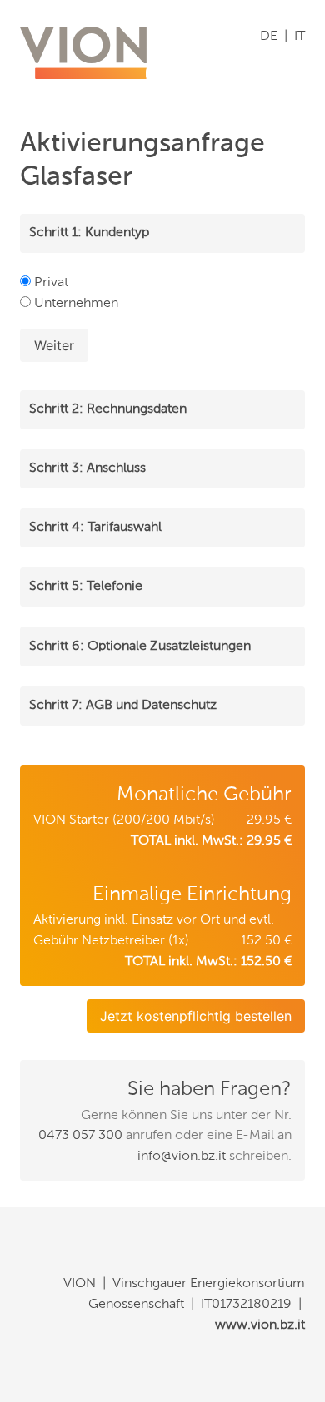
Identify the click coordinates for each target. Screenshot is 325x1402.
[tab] (162, 233)
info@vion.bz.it (182, 1156)
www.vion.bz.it (260, 1325)
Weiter (54, 345)
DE (269, 36)
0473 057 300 (80, 1135)
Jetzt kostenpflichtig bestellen (196, 1016)
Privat (49, 283)
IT (299, 36)
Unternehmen (74, 303)
